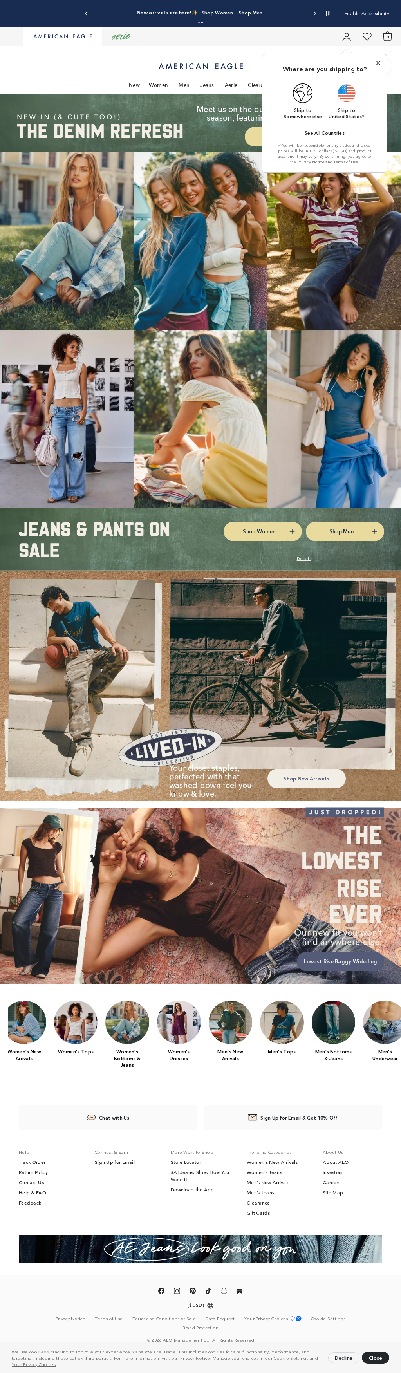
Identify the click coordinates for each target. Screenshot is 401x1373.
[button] (59, 1365)
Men (184, 85)
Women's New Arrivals (272, 1161)
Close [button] (376, 1357)
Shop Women (217, 12)
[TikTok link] (208, 1292)
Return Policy (33, 1172)
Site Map (333, 1192)
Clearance (260, 85)
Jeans (207, 85)
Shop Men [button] (341, 531)
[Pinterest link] (193, 1292)
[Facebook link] (161, 1292)
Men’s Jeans (260, 1192)
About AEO (336, 1161)
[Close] (378, 63)
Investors (333, 1172)
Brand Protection (200, 1327)
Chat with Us (114, 1117)
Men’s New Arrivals (268, 1182)
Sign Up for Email (115, 1161)
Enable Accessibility (366, 13)
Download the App (192, 1189)
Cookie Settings (291, 1358)
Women (158, 85)
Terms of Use (346, 161)
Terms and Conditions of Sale (164, 1318)
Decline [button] (344, 1357)
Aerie (231, 85)
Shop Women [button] (259, 531)
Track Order (32, 1161)
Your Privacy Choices (34, 1364)
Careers (331, 1182)
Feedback (30, 1202)
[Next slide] (315, 13)
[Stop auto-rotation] (327, 13)
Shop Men (250, 12)
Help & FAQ (32, 1192)
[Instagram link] (177, 1292)
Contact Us (31, 1182)
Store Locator (186, 1161)
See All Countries (325, 132)
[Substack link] (240, 1292)
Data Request (220, 1318)
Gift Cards (258, 1212)
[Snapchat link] (224, 1292)
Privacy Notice (195, 1358)
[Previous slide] (86, 13)
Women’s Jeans (264, 1172)
